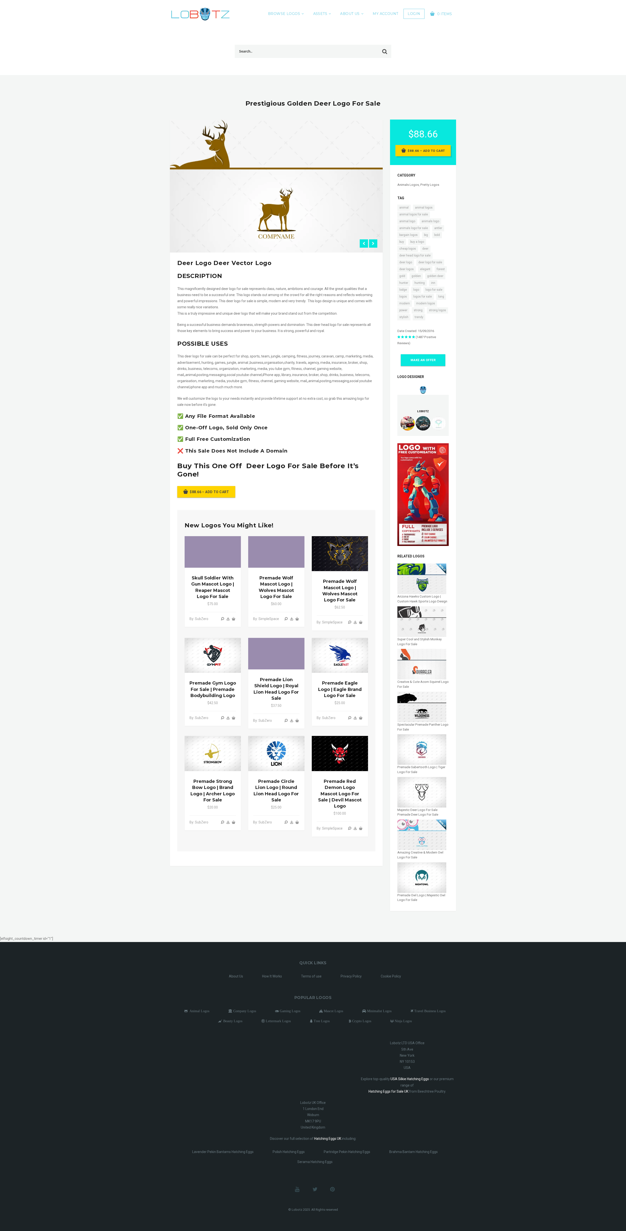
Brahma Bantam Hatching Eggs (413, 1152)
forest (441, 269)
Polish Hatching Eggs (289, 1152)
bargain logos (408, 235)
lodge (403, 289)
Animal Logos (198, 1011)
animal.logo (407, 221)
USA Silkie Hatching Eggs (410, 1079)
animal (404, 207)
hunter (403, 283)
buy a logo (417, 242)
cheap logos (407, 248)
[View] (222, 619)
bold (437, 235)
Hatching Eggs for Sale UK (388, 1091)
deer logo (405, 262)
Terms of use (311, 976)
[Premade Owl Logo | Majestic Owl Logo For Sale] (421, 877)
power (403, 310)
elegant (425, 269)
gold (402, 276)
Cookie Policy (391, 976)
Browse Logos (284, 13)
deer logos (406, 269)
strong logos (437, 310)
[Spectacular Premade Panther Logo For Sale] (421, 707)
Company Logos (244, 1011)
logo (416, 289)
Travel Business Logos (429, 1011)
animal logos (424, 207)
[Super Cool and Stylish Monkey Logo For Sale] (421, 621)
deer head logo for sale (415, 255)
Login (414, 13)
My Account (385, 13)
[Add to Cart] (233, 619)
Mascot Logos (333, 1011)
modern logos (425, 303)
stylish (403, 317)
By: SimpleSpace (266, 619)
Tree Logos (321, 1021)
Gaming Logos (289, 1011)
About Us (349, 13)
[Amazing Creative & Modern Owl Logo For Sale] (421, 834)
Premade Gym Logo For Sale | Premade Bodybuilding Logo (213, 689)
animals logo (430, 221)
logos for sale (422, 296)
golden (416, 276)
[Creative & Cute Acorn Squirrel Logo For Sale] (421, 664)
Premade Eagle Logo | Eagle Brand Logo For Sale (340, 689)
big (426, 235)
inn (433, 283)
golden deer (435, 276)
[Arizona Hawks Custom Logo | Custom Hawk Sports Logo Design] (421, 578)
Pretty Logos (429, 185)
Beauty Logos (232, 1021)
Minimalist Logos (378, 1011)
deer (425, 248)
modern (404, 303)
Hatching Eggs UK (327, 1139)
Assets (320, 13)
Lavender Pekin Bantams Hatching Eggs (223, 1152)
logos (403, 296)
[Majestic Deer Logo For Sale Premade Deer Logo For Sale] (421, 792)
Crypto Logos (361, 1021)
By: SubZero (199, 619)
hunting (419, 283)
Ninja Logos (403, 1021)
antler (438, 228)
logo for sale (433, 289)
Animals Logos (408, 185)
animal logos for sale (413, 214)
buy (401, 242)
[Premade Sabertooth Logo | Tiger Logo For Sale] (421, 749)
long (441, 296)
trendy (419, 317)
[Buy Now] (228, 619)
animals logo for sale (413, 228)
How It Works (272, 976)
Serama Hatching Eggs (315, 1162)
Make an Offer (423, 360)
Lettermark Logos (278, 1021)
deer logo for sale (430, 262)
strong (418, 310)
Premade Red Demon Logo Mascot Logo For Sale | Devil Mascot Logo (340, 794)
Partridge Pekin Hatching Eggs (347, 1152)
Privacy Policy (351, 976)
